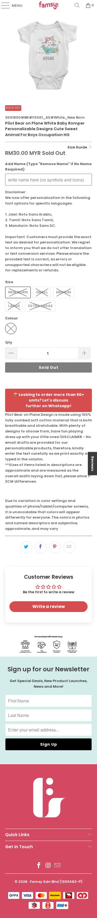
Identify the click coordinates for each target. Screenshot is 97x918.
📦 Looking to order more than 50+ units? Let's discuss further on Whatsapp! (48, 400)
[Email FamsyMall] (58, 866)
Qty (8, 342)
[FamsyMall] (48, 5)
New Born (18, 292)
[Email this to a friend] (69, 547)
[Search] (77, 5)
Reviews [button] (92, 463)
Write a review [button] (48, 606)
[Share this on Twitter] (26, 547)
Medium (63, 292)
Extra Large (40, 305)
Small (42, 292)
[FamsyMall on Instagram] (48, 866)
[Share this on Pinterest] (55, 547)
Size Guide (77, 147)
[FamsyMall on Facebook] (39, 866)
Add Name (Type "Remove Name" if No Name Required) (48, 166)
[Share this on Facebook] (41, 547)
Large (14, 305)
